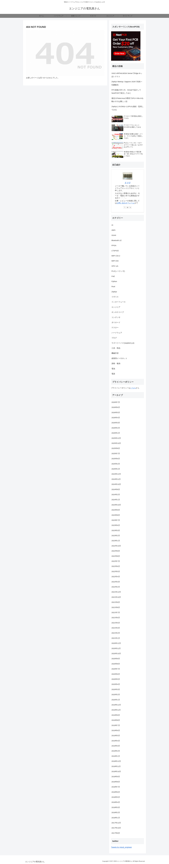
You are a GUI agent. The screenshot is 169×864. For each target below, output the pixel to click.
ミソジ (127, 183)
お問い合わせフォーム (125, 203)
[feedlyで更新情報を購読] (127, 207)
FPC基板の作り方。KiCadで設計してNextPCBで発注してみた (126, 91)
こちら (133, 388)
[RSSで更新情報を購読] (130, 207)
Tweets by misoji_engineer (121, 847)
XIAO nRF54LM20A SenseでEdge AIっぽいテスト (126, 74)
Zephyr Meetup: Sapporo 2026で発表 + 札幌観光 (126, 83)
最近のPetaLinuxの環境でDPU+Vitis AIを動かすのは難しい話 (127, 99)
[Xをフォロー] (124, 207)
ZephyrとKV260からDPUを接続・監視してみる (127, 108)
